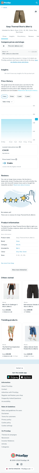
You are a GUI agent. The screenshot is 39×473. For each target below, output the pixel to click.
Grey (17, 252)
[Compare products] (36, 11)
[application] (19, 124)
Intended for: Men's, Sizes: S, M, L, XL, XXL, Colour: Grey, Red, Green (19, 31)
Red (21, 252)
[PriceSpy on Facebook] (17, 464)
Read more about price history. (27, 90)
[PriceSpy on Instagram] (21, 464)
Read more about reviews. (22, 185)
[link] (11, 297)
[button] (3, 46)
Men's (18, 248)
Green (25, 252)
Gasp (18, 241)
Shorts (5, 7)
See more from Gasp (7, 263)
